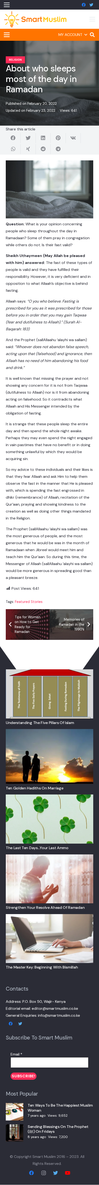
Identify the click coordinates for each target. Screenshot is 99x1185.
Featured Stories (29, 602)
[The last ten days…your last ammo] (49, 797)
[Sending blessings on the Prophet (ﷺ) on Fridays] (14, 1127)
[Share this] (13, 138)
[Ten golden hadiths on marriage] (49, 732)
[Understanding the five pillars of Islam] (49, 672)
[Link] (35, 19)
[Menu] (92, 19)
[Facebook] (83, 5)
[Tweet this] (28, 138)
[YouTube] (68, 1173)
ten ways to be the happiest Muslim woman (60, 1108)
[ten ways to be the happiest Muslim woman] (14, 1106)
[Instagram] (43, 1173)
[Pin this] (58, 138)
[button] (73, 35)
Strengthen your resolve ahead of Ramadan (45, 907)
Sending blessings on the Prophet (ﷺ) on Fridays (58, 1129)
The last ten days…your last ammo (37, 847)
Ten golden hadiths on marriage (34, 788)
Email (16, 1054)
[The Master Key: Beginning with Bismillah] (49, 917)
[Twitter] (91, 5)
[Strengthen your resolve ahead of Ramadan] (49, 857)
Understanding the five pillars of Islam (40, 722)
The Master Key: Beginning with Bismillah (42, 967)
